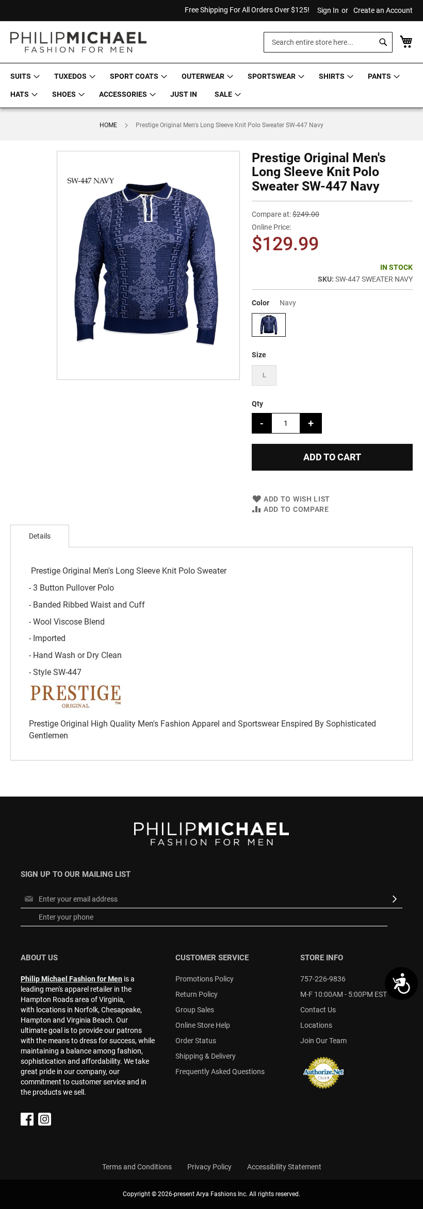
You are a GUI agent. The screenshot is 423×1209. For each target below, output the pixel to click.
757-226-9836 (323, 979)
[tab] (39, 536)
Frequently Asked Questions (220, 1071)
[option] (269, 325)
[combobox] (328, 42)
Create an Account (383, 10)
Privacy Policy (209, 1167)
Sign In (328, 10)
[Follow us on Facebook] (27, 1123)
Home (108, 125)
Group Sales (194, 1010)
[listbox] (332, 326)
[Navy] (268, 333)
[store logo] (78, 42)
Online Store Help (202, 1025)
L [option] (264, 375)
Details (40, 536)
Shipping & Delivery (205, 1056)
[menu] (211, 85)
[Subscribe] (394, 899)
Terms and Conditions (137, 1167)
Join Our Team (323, 1041)
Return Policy (196, 994)
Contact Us (318, 1010)
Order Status (195, 1041)
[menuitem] (23, 76)
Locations (316, 1025)
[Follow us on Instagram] (44, 1123)
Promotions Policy (204, 979)
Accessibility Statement (284, 1167)
